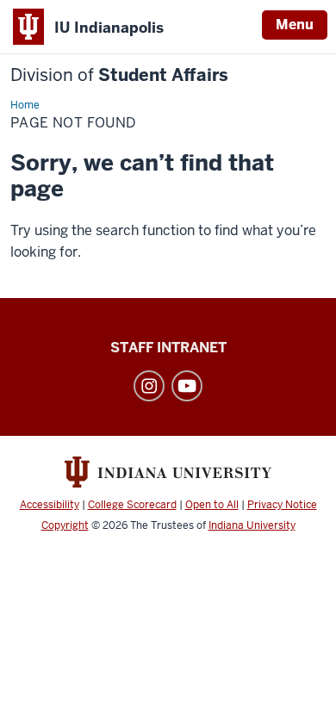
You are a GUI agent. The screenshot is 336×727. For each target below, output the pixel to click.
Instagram (149, 385)
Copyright (65, 525)
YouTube (186, 385)
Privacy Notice (282, 505)
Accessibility (49, 505)
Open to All (212, 505)
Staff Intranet (168, 348)
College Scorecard (132, 505)
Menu (295, 25)
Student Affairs (119, 75)
